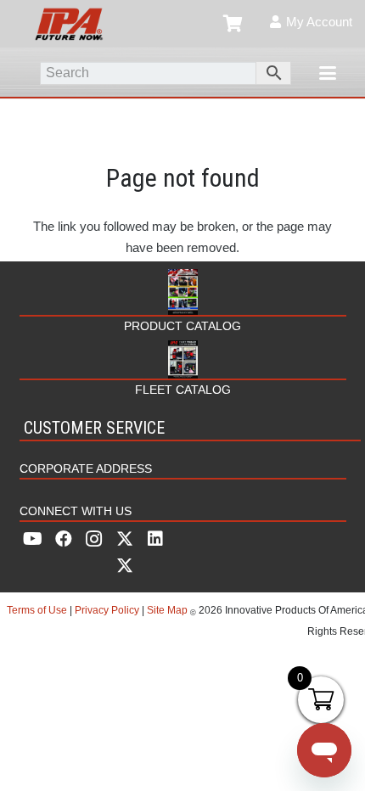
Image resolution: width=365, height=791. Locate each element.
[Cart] (233, 24)
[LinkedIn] (155, 539)
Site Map (167, 610)
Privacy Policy (107, 610)
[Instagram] (94, 539)
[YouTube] (33, 539)
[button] (327, 73)
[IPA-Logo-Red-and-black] (69, 24)
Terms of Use (38, 610)
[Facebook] (63, 539)
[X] (124, 552)
